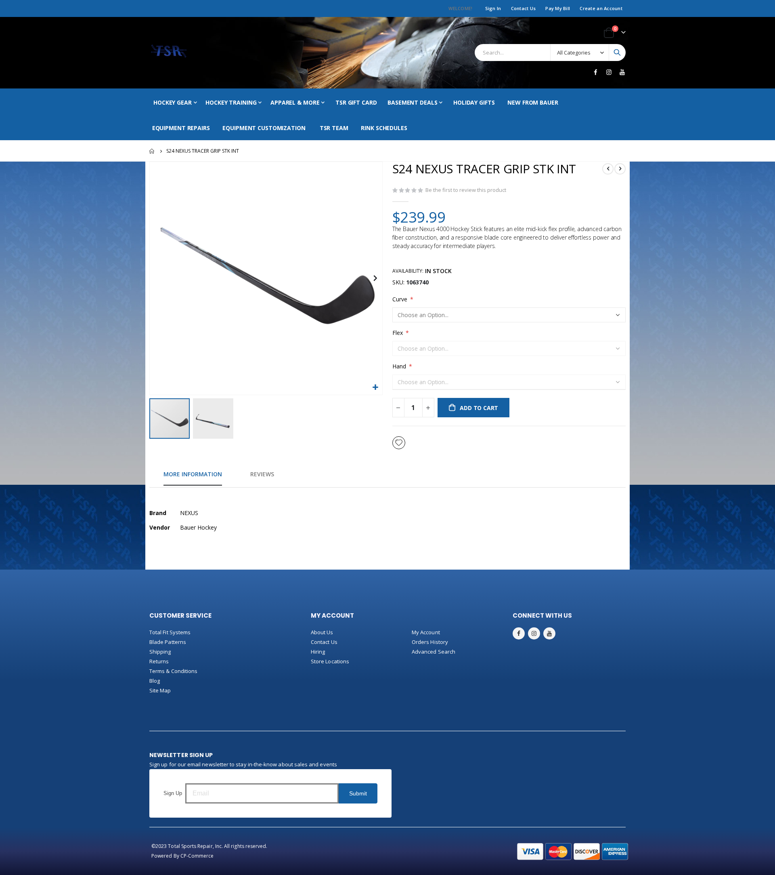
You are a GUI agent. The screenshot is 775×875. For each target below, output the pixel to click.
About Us (322, 632)
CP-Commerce (197, 855)
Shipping (160, 651)
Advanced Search (433, 651)
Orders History (430, 642)
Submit (358, 793)
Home (152, 151)
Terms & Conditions (173, 671)
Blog (154, 680)
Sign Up (172, 793)
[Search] (617, 52)
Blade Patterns (167, 642)
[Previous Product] (608, 169)
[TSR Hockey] (168, 53)
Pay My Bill (557, 8)
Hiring (318, 651)
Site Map (160, 690)
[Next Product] (620, 169)
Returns (159, 661)
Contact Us (523, 8)
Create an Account (601, 8)
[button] (375, 388)
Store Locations (330, 661)
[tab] (192, 475)
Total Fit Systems (170, 632)
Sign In (493, 8)
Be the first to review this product (465, 190)
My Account (426, 632)
